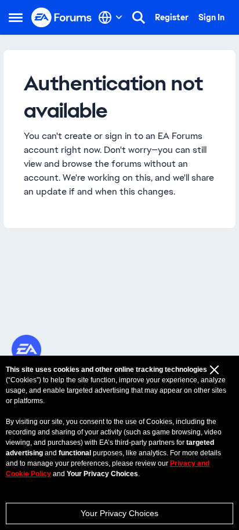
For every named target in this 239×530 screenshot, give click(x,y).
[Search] (139, 17)
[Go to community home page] (61, 18)
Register (172, 17)
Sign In (211, 17)
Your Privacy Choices (119, 513)
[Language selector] (110, 17)
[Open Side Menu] (15, 17)
